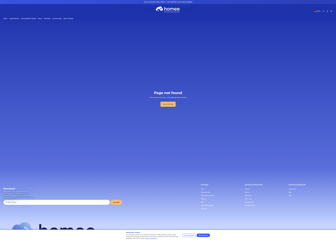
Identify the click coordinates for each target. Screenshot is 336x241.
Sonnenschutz (249, 202)
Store (202, 189)
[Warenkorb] (331, 11)
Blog (290, 192)
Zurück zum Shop (168, 104)
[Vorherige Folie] (2, 2)
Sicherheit (248, 195)
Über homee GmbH (207, 205)
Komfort (247, 192)
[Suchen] (324, 11)
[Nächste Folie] (334, 2)
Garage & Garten (250, 205)
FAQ (202, 202)
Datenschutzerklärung (151, 238)
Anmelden (116, 202)
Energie (247, 189)
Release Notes (205, 192)
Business (204, 209)
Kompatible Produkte (207, 195)
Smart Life (248, 199)
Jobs (290, 195)
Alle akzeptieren (203, 235)
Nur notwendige (189, 235)
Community (292, 189)
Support (203, 199)
